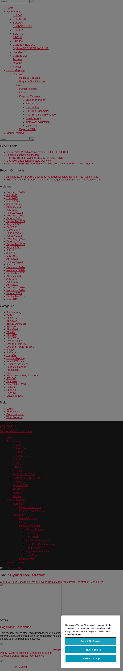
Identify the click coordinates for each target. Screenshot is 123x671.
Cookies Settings (91, 658)
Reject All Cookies (91, 650)
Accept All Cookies (91, 641)
